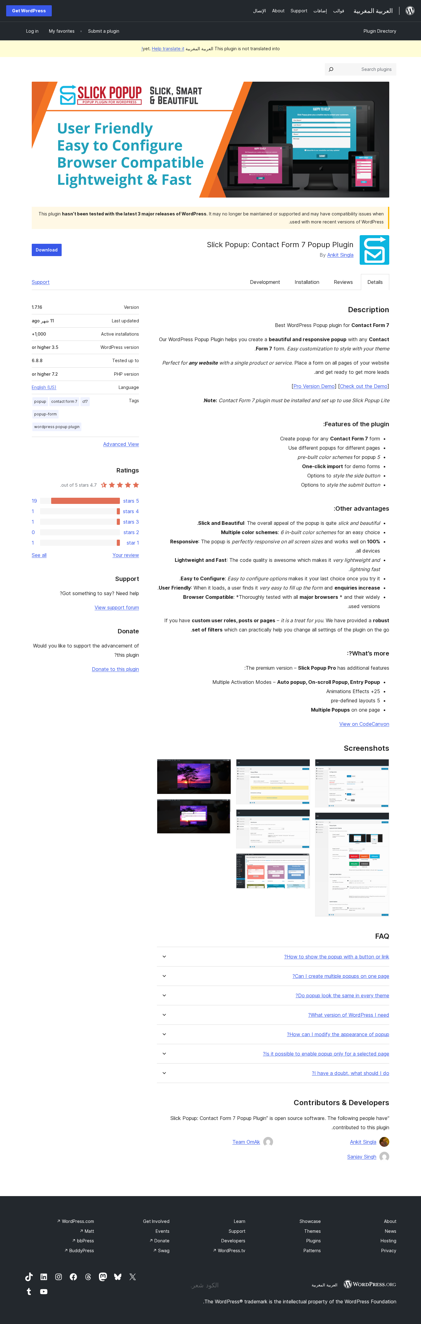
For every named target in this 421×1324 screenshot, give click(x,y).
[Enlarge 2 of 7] (381, 821)
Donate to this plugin (115, 669)
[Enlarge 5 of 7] (302, 862)
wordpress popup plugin (57, 426)
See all (39, 555)
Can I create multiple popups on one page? (340, 976)
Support (41, 282)
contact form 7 (64, 401)
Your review (125, 555)
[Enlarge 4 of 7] (302, 818)
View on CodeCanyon (364, 724)
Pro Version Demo (314, 386)
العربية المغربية (324, 1284)
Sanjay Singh (361, 1157)
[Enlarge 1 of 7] (381, 767)
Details (375, 282)
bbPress (83, 1240)
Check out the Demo (363, 386)
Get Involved (156, 1221)
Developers (233, 1240)
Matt (87, 1231)
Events (163, 1231)
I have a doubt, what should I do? (350, 1073)
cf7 (85, 401)
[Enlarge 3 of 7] (302, 767)
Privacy (388, 1250)
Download (47, 249)
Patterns (312, 1250)
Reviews (343, 282)
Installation (307, 282)
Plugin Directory (380, 31)
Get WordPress (29, 10)
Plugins (313, 1240)
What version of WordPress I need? (348, 1015)
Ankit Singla (340, 255)
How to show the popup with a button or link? (336, 957)
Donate (159, 1240)
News (390, 1231)
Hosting (388, 1240)
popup (40, 401)
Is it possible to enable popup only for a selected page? (326, 1054)
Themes (312, 1231)
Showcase (310, 1221)
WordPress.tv (229, 1250)
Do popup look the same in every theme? (342, 996)
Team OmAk (246, 1142)
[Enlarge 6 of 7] (223, 767)
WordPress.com (75, 1221)
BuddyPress (79, 1250)
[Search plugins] (331, 69)
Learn (239, 1221)
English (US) (44, 387)
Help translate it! (162, 48)
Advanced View (121, 444)
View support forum (117, 607)
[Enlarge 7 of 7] (223, 807)
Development (265, 282)
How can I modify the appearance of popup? (338, 1034)
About (390, 1221)
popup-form (45, 414)
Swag (161, 1250)
